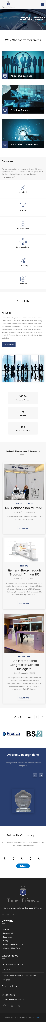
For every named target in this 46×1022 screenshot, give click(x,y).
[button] (42, 4)
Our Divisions (8, 177)
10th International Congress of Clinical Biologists (24, 665)
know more (9, 345)
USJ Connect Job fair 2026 (24, 508)
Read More (24, 528)
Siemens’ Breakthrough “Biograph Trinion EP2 (24, 572)
